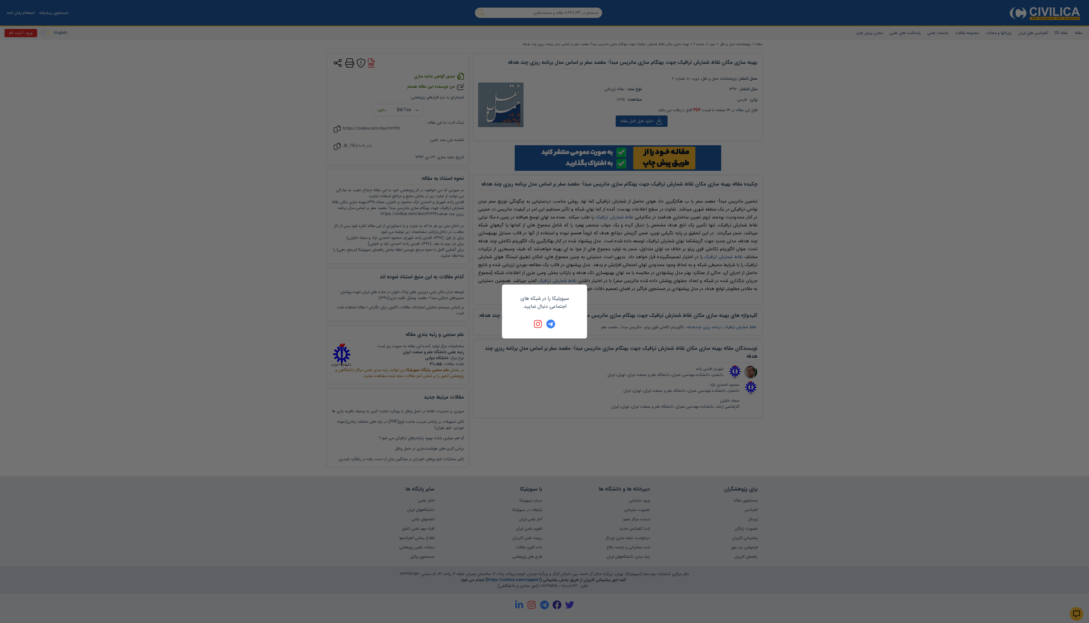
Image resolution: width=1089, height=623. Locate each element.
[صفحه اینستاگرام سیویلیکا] (538, 324)
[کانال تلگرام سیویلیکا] (550, 324)
